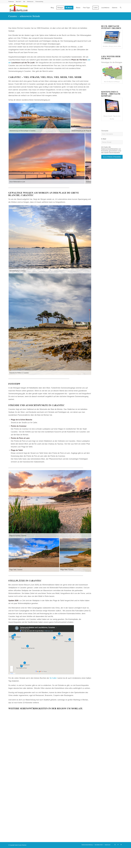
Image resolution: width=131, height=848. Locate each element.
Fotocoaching (39, 1)
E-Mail (103, 139)
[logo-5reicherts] (18, 7)
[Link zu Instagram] (114, 844)
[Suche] (121, 7)
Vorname (104, 131)
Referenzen (30, 1)
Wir (24, 1)
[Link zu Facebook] (118, 844)
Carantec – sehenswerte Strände (24, 16)
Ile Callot (53, 678)
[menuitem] (11, 1)
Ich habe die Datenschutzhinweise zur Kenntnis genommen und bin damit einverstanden (111, 150)
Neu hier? (18, 1)
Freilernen (11, 1)
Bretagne (118, 62)
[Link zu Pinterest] (121, 844)
